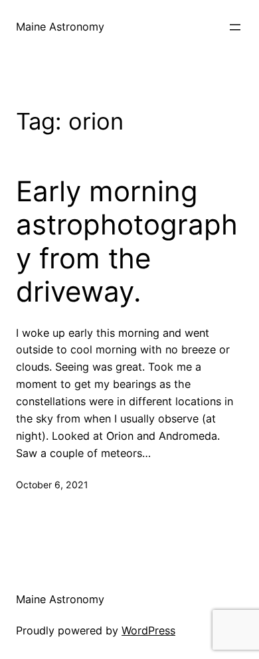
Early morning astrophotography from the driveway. (127, 241)
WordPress (148, 630)
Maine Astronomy (60, 26)
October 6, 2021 (52, 484)
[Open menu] (235, 27)
